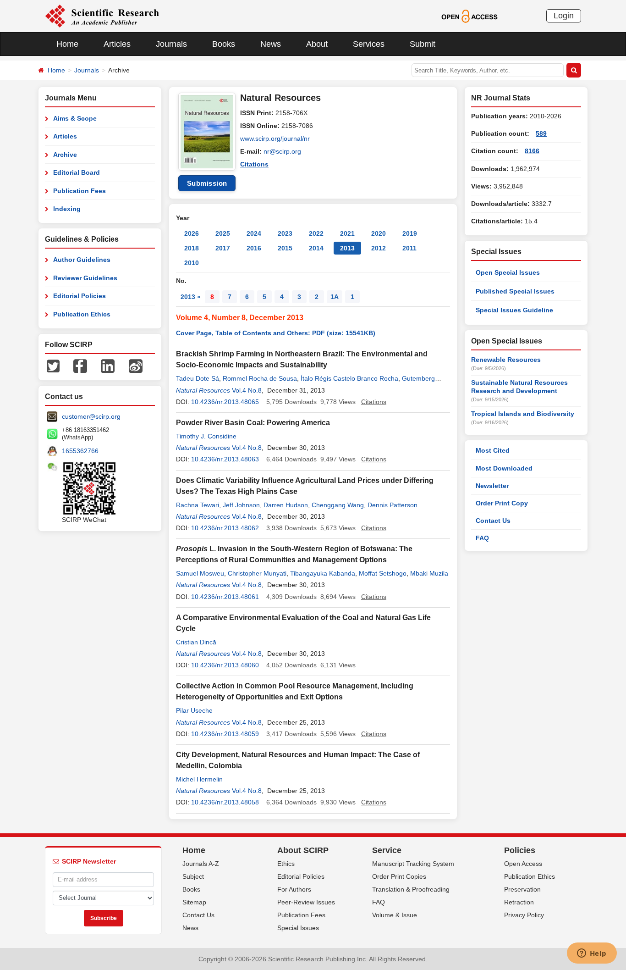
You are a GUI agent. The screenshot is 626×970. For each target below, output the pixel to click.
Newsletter (492, 485)
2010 (191, 262)
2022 (316, 233)
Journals (171, 44)
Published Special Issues (515, 291)
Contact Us (493, 520)
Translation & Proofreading (411, 889)
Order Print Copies (399, 876)
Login (564, 15)
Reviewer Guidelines (85, 278)
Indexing (67, 208)
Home (67, 44)
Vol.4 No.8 (247, 390)
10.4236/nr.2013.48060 (225, 665)
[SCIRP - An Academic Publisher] (102, 15)
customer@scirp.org (91, 416)
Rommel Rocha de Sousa (260, 378)
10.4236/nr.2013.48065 (225, 401)
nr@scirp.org (282, 151)
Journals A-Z (200, 863)
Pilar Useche (194, 710)
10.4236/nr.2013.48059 (225, 733)
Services (368, 44)
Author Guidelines (81, 259)
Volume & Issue (394, 915)
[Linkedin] (108, 365)
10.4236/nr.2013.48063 (225, 459)
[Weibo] (136, 365)
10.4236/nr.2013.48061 (225, 596)
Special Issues (298, 927)
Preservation (522, 889)
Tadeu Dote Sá (197, 378)
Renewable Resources (506, 359)
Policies (519, 850)
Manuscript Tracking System (413, 863)
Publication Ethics (81, 314)
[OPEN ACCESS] (469, 15)
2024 (254, 233)
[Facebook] (80, 365)
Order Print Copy (502, 503)
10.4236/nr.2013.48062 (225, 528)
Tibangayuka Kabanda (322, 573)
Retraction (519, 902)
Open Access (523, 863)
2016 (254, 248)
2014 (316, 248)
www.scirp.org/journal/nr (275, 138)
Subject (193, 876)
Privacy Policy (524, 915)
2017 (222, 248)
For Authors (294, 889)
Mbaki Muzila (429, 573)
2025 (222, 233)
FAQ (482, 538)
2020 (378, 233)
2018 (191, 248)
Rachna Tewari (197, 505)
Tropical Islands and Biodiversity (522, 413)
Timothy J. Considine (206, 436)
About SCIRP (303, 850)
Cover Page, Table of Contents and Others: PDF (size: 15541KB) (275, 333)
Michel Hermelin (199, 779)
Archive (65, 154)
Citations (254, 164)
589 (541, 133)
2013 (347, 248)
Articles (117, 44)
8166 (532, 151)
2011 (409, 248)
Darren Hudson (286, 505)
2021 (347, 233)
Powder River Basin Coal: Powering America (253, 423)
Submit (422, 44)
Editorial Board (76, 172)
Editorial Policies (79, 295)
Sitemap (194, 902)
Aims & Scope (75, 118)
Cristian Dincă (196, 642)
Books (223, 44)
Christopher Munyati (257, 573)
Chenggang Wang (338, 505)
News (270, 44)
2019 (409, 233)
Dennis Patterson (392, 505)
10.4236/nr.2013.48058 (225, 802)
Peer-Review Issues (306, 902)
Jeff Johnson (241, 505)
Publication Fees (79, 190)
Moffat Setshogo (382, 573)
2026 (191, 233)
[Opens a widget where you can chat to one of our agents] (591, 953)
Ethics (286, 863)
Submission (207, 183)
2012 (378, 248)
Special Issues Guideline (514, 310)
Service (386, 850)
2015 (285, 248)
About (317, 44)
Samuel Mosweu (200, 573)
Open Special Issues (508, 272)
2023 (285, 233)
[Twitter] (53, 365)
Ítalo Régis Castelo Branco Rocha (349, 378)
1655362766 (80, 451)
